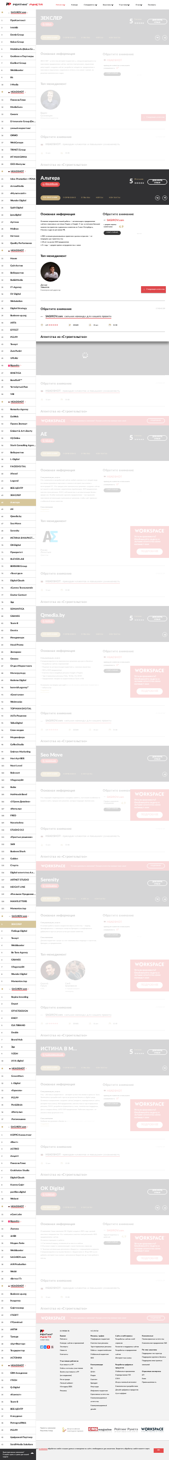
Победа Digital (19, 931)
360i (12, 844)
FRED (13, 815)
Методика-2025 (66, 1387)
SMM (93, 1372)
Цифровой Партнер (21, 1437)
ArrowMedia (17, 186)
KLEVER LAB (17, 559)
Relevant (15, 773)
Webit (13, 1271)
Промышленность (149, 1382)
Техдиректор (17, 1350)
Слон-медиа (17, 730)
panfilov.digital (18, 1192)
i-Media (14, 85)
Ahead (14, 474)
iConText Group (18, 63)
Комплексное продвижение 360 (154, 1343)
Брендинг (94, 1383)
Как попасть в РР (66, 1365)
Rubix (13, 787)
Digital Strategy (18, 308)
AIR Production (18, 1264)
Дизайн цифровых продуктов (126, 1390)
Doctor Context (18, 595)
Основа (14, 659)
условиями (43, 1449)
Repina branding (19, 997)
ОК (158, 1450)
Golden (14, 859)
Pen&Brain (17, 1105)
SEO (92, 1358)
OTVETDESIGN (19, 1011)
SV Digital (15, 294)
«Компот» (15, 1395)
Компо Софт (17, 1185)
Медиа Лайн (17, 1243)
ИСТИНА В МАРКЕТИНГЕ (23, 538)
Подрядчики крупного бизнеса (154, 1357)
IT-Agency (16, 287)
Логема (14, 1229)
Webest (14, 1199)
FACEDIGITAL (18, 466)
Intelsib (14, 28)
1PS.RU (14, 358)
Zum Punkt (16, 351)
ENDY (14, 1018)
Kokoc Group (17, 42)
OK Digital (15, 545)
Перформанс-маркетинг (100, 1339)
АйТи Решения (18, 716)
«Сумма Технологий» (21, 588)
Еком (144, 1379)
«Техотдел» (16, 573)
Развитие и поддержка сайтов (127, 1347)
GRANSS (15, 616)
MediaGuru (16, 107)
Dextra (14, 630)
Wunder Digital (18, 200)
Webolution (16, 301)
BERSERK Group (18, 566)
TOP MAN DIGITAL (21, 709)
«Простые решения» (21, 837)
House (13, 258)
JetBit (13, 1236)
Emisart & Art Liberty (21, 431)
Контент (94, 1379)
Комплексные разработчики (126, 1386)
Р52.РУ (14, 337)
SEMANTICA (17, 609)
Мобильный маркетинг (100, 1354)
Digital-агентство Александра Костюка (23, 873)
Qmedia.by (16, 516)
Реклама (63, 1391)
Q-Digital (15, 1387)
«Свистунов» (17, 695)
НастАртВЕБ (17, 758)
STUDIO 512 (17, 830)
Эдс (12, 602)
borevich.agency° (19, 687)
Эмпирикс (15, 652)
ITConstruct (16, 1322)
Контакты (114, 38)
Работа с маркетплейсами (101, 1350)
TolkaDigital (16, 723)
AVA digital (17, 1061)
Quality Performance (21, 243)
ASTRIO (14, 1149)
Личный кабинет (66, 1383)
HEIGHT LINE (17, 887)
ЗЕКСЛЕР (15, 495)
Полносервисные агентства (153, 1339)
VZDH (14, 1054)
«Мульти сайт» (18, 193)
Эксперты (152, 5)
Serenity (14, 531)
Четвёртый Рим (19, 387)
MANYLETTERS (18, 901)
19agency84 (16, 780)
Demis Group (17, 35)
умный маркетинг (20, 128)
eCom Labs (16, 1214)
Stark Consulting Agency (23, 445)
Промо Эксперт (18, 424)
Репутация (95, 1387)
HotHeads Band (18, 794)
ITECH (13, 1380)
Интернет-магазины (123, 1358)
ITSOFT (14, 1315)
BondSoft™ (16, 380)
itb (11, 77)
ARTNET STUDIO (19, 880)
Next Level (16, 766)
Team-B (14, 623)
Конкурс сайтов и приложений (72, 1343)
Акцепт (14, 1156)
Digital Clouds (17, 581)
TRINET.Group (18, 150)
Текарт (14, 344)
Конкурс (74, 5)
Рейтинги (63, 1339)
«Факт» (14, 1142)
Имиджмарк (17, 638)
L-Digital (14, 459)
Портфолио (69, 38)
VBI (12, 394)
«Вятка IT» (16, 1279)
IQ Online (15, 438)
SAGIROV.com (18, 1257)
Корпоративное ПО (123, 1375)
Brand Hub (17, 1040)
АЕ (12, 509)
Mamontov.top (18, 908)
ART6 (13, 323)
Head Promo (16, 645)
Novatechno (16, 823)
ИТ (143, 1375)
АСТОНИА (16, 1358)
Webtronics (16, 702)
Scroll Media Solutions (21, 1444)
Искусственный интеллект (126, 1382)
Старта (14, 865)
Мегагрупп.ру (18, 673)
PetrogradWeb (18, 1423)
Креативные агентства (100, 1394)
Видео (93, 1375)
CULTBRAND (18, 1025)
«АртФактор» (17, 1344)
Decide (14, 1032)
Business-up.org (18, 315)
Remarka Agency (19, 409)
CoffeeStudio (17, 744)
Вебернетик (17, 452)
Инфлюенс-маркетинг (99, 1391)
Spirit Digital (16, 208)
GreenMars (17, 1076)
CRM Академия (18, 1373)
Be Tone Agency (19, 952)
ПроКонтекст (18, 20)
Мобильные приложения (125, 1371)
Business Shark (18, 851)
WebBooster (16, 70)
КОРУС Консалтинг (21, 1135)
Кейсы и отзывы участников (71, 1368)
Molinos (14, 229)
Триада (14, 1337)
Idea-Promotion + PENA (23, 179)
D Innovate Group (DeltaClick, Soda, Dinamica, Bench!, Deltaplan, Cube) (23, 121)
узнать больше (112, 73)
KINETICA (15, 373)
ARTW (13, 1329)
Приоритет (16, 552)
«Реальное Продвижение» (23, 894)
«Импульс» (16, 809)
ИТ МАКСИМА (18, 157)
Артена (14, 222)
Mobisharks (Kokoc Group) (23, 49)
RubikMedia (16, 280)
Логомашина (18, 1119)
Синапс (14, 114)
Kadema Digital (18, 680)
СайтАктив (16, 266)
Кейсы (99, 38)
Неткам (14, 236)
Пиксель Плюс (18, 100)
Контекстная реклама (99, 1343)
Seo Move (15, 523)
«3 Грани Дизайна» (20, 802)
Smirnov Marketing (20, 752)
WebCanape (16, 143)
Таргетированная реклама (101, 1347)
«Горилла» (16, 1090)
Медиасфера (17, 737)
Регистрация (65, 1379)
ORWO (14, 135)
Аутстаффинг (121, 1393)
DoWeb (14, 417)
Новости (63, 1350)
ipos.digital (15, 215)
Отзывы (85, 38)
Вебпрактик (17, 273)
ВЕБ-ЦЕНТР (16, 488)
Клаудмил (16, 1416)
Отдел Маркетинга (21, 666)
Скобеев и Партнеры (22, 56)
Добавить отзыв (157, 21)
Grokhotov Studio (19, 1170)
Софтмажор (17, 1308)
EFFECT (14, 330)
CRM (117, 1379)
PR (92, 1368)
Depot (14, 1004)
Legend (14, 481)
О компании (50, 38)
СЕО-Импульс (17, 164)
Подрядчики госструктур (152, 1353)
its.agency (15, 1301)
